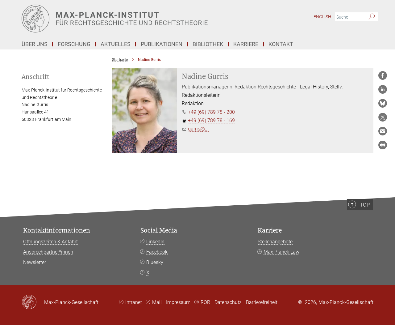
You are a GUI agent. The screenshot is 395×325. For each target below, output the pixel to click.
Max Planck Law (281, 252)
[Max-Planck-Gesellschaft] (33, 302)
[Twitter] (382, 117)
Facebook (157, 252)
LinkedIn (155, 242)
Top (365, 205)
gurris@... (198, 129)
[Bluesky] (382, 103)
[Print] (382, 145)
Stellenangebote (275, 242)
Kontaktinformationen (56, 230)
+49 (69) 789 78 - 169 (211, 120)
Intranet (133, 302)
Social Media (158, 230)
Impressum (178, 302)
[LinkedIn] (382, 89)
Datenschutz (228, 302)
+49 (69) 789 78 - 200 (211, 112)
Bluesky (154, 262)
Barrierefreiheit (261, 302)
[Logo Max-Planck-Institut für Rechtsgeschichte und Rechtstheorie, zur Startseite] (137, 18)
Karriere (270, 230)
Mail (157, 302)
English (322, 16)
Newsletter (34, 262)
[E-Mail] (382, 131)
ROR (205, 302)
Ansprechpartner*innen (48, 252)
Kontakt (280, 44)
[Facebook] (382, 75)
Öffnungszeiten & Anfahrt (50, 242)
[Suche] (371, 17)
